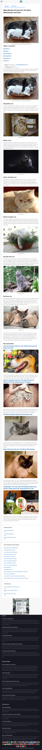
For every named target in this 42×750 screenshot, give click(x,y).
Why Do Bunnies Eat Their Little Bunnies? (10, 627)
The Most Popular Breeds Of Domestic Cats (17, 414)
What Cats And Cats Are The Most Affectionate (19, 449)
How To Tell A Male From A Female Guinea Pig (10, 681)
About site (22, 748)
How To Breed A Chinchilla (7, 635)
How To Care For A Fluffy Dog (9, 573)
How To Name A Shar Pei (6, 721)
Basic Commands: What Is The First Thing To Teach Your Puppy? (16, 578)
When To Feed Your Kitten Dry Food (10, 590)
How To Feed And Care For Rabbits (8, 695)
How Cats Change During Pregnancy (9, 650)
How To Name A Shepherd (9, 530)
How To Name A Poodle (6, 728)
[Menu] (2, 1)
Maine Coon (5, 51)
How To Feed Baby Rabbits (7, 688)
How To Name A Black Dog (9, 533)
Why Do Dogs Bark (7, 567)
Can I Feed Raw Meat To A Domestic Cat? (11, 586)
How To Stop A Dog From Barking (10, 560)
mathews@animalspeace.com (22, 64)
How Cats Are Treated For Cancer (10, 554)
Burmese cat (6, 60)
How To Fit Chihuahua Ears (7, 735)
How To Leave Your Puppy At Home (10, 565)
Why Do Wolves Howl (8, 569)
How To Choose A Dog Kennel (7, 618)
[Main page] (21, 1)
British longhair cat (7, 55)
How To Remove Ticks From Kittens (10, 552)
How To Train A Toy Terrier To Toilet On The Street (11, 714)
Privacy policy (31, 748)
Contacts (26, 748)
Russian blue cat (6, 58)
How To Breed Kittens (6, 672)
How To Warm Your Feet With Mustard (11, 547)
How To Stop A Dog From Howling (10, 558)
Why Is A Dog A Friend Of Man (9, 556)
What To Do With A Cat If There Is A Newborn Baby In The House (16, 571)
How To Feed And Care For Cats (10, 593)
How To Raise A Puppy (6, 707)
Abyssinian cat (6, 48)
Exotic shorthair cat (7, 53)
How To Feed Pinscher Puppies (10, 537)
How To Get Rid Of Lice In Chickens (8, 664)
